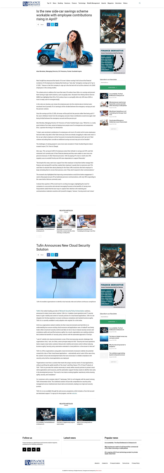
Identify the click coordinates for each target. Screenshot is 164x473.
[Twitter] (52, 24)
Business (39, 227)
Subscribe (111, 87)
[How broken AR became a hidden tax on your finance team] (104, 122)
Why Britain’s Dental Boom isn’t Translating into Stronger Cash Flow (118, 113)
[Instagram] (29, 449)
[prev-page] (37, 236)
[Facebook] (48, 24)
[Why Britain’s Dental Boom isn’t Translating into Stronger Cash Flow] (86, 221)
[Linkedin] (56, 24)
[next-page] (40, 236)
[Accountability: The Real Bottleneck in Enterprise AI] (45, 221)
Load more (113, 129)
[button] (139, 3)
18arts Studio (99, 470)
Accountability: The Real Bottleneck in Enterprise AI (120, 443)
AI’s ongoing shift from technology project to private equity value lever (121, 453)
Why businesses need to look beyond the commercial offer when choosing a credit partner (66, 231)
